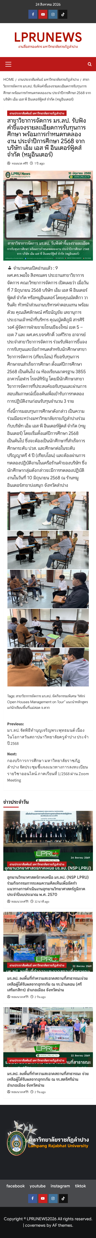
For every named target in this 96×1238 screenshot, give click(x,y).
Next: (48, 767)
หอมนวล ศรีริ (20, 163)
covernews (35, 1225)
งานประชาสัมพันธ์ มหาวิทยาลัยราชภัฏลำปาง (36, 113)
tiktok (80, 1186)
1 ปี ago (40, 163)
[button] (8, 63)
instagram (60, 1186)
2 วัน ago (40, 997)
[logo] (48, 1140)
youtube (38, 1186)
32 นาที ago (42, 902)
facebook (15, 1186)
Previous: (48, 734)
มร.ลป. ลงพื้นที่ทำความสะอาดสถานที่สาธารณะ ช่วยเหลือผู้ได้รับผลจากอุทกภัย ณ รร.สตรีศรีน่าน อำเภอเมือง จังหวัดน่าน (48, 1079)
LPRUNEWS (48, 37)
